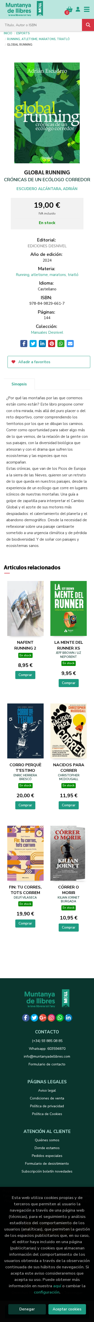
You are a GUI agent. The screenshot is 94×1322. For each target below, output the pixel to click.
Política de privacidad (47, 1106)
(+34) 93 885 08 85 (47, 1040)
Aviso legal (47, 1090)
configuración (46, 1292)
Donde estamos (47, 1148)
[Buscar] (88, 25)
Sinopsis (19, 384)
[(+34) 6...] (60, 1018)
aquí (57, 1286)
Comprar (25, 674)
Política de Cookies (47, 1114)
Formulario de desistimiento (47, 1163)
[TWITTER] (34, 1018)
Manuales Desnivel (47, 332)
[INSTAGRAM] (51, 1018)
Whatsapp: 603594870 (47, 1048)
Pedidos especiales (47, 1155)
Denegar (27, 1309)
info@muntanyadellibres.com (47, 1056)
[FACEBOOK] (26, 1018)
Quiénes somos (47, 1140)
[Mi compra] (69, 9)
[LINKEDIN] (68, 1018)
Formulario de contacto (47, 1064)
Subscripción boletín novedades (47, 1171)
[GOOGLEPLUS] (43, 1018)
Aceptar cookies (67, 1309)
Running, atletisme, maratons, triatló (38, 38)
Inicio (8, 33)
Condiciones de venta (47, 1098)
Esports (23, 33)
